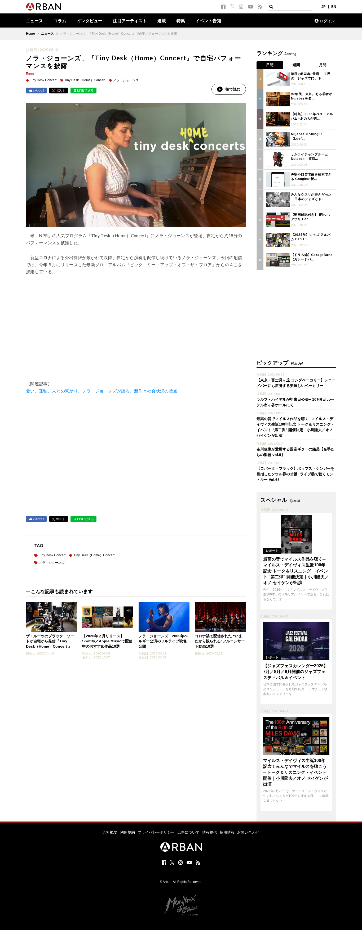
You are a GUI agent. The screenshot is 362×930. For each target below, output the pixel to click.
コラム (60, 21)
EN (333, 6)
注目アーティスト (130, 21)
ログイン (327, 21)
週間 (296, 65)
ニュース (34, 21)
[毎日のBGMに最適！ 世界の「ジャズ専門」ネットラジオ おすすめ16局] (278, 79)
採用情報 (227, 832)
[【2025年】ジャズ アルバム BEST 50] (278, 240)
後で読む (233, 89)
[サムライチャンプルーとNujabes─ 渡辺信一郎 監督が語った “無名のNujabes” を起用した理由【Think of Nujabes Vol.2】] (278, 159)
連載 (161, 21)
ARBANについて (287, 21)
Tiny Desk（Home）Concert (84, 80)
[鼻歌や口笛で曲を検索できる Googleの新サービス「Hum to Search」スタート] (278, 179)
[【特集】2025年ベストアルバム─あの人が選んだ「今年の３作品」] (278, 119)
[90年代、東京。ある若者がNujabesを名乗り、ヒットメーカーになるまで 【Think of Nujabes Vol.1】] (278, 99)
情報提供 (209, 832)
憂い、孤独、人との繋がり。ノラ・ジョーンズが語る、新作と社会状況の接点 (101, 390)
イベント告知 (208, 21)
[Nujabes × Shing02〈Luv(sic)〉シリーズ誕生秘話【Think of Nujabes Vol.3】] (278, 139)
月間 (322, 65)
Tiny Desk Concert (43, 80)
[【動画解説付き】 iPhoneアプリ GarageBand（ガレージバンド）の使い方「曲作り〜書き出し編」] (278, 220)
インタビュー (89, 21)
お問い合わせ (248, 832)
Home (30, 33)
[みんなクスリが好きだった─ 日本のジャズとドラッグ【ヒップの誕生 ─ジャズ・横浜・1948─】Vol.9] (278, 199)
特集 (180, 21)
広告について (188, 832)
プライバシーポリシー (156, 832)
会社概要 (110, 832)
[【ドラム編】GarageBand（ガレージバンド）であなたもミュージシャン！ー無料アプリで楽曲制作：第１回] (278, 260)
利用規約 (127, 832)
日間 (269, 65)
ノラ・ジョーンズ (126, 80)
